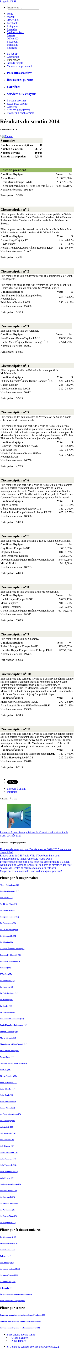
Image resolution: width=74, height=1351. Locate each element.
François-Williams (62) (9, 1243)
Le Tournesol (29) (7, 1012)
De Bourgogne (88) (8, 923)
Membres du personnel (19, 66)
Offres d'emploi (20, 1337)
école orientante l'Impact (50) (12, 1300)
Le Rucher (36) (6, 1000)
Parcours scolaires (19, 73)
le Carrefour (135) (7, 1282)
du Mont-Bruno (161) (9, 1275)
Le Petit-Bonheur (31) (9, 993)
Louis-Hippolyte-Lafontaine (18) (13, 1025)
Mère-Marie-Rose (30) (9, 1051)
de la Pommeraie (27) (9, 1171)
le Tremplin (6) (6, 1288)
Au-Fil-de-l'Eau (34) (8, 904)
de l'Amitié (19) (6, 1127)
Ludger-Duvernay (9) (9, 1031)
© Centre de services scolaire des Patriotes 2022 (33, 1346)
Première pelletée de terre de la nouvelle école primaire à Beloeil (35, 861)
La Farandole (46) (7, 980)
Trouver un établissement (20, 112)
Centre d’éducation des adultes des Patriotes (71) (20, 1321)
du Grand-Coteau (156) (10, 1269)
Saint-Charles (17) (7, 1089)
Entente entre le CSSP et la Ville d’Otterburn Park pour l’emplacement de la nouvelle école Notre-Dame (30, 857)
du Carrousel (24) (7, 1197)
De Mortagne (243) (8, 1237)
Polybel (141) (5, 1256)
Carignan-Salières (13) (9, 917)
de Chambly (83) (7, 1262)
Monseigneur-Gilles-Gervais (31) (13, 1044)
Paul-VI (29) (5, 1070)
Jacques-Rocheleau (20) (10, 961)
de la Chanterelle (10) (9, 1152)
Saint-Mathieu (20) (8, 1101)
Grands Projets (15, 62)
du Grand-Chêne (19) (9, 1203)
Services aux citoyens (21, 94)
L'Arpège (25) (6, 974)
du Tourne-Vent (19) (8, 1216)
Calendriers (13, 56)
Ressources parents (20, 79)
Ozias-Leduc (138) (7, 1250)
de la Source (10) (7, 1178)
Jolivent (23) (5, 968)
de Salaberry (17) (7, 1120)
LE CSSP (12, 53)
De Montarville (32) (8, 936)
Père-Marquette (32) (8, 1082)
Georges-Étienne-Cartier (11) (12, 949)
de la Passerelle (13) (8, 1165)
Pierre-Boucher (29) (8, 1076)
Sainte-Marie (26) (7, 1108)
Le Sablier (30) (6, 1006)
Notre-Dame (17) (7, 1057)
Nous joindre (19, 1340)
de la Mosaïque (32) (8, 1159)
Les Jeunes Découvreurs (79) (12, 1019)
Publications (13, 59)
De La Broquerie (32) (9, 929)
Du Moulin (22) (6, 942)
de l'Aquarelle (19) (7, 1133)
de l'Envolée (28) (7, 1140)
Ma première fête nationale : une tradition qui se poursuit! (31, 871)
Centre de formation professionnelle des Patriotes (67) (22, 1315)
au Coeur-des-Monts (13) (10, 1114)
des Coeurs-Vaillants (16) (10, 1184)
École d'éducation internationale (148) (16, 1294)
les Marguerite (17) (8, 1222)
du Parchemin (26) (7, 1210)
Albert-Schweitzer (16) (9, 885)
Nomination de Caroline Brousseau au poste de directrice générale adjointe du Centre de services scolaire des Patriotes (36, 866)
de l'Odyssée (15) (7, 1146)
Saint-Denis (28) (6, 1095)
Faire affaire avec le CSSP (21, 1334)
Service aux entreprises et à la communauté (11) (20, 1328)
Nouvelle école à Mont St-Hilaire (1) (15, 1063)
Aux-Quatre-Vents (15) (9, 910)
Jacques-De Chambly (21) (11, 955)
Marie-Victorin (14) (8, 1038)
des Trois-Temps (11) (8, 1191)
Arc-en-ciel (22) (6, 898)
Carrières (13, 87)
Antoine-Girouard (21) (9, 891)
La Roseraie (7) (6, 987)
